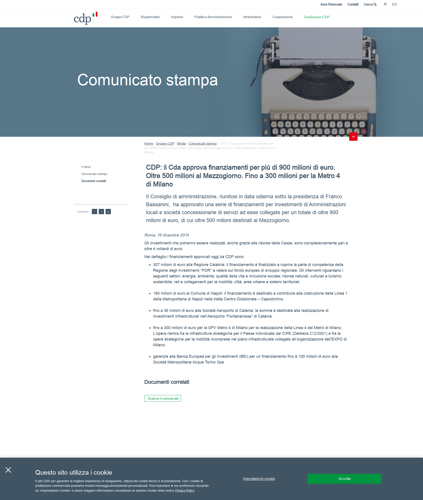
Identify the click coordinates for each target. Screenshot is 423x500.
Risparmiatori (150, 17)
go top (353, 136)
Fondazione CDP (316, 17)
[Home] (76, 17)
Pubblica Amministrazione (213, 17)
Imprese (177, 17)
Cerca (368, 4)
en (394, 4)
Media (181, 143)
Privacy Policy (184, 490)
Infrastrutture (252, 17)
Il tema (86, 167)
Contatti (352, 4)
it (385, 4)
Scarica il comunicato (163, 398)
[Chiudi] (8, 470)
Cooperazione (283, 17)
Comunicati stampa (203, 143)
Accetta (345, 479)
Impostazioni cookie (259, 479)
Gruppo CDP (120, 17)
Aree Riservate (331, 4)
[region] (211, 479)
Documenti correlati (94, 181)
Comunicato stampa (94, 174)
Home (148, 143)
